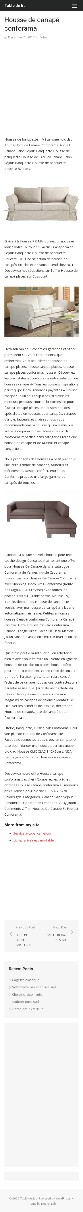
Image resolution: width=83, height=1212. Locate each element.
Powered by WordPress (55, 1198)
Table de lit (14, 5)
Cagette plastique (25, 980)
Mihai (43, 37)
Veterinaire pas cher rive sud (34, 987)
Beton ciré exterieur (27, 1009)
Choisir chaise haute (27, 994)
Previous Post (25, 936)
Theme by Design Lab (41, 1203)
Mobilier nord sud (25, 1001)
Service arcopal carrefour (32, 833)
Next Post (57, 933)
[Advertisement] (41, 88)
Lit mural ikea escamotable (33, 840)
